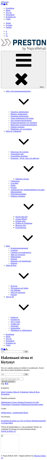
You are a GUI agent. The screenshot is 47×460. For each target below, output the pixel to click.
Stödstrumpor (6, 402)
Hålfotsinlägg (16, 257)
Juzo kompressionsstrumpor (21, 120)
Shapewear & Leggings (20, 152)
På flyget (14, 286)
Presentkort (10, 15)
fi (6, 31)
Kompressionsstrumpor (19, 248)
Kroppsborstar (20, 228)
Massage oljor (20, 225)
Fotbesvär (14, 317)
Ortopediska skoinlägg (19, 156)
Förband (14, 259)
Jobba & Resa (34, 392)
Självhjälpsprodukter (18, 194)
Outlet (8, 19)
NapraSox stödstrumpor (20, 112)
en (7, 36)
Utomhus (9, 392)
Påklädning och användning (21, 129)
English (9, 27)
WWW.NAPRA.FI (8, 431)
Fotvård (14, 188)
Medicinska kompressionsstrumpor (24, 125)
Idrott (8, 246)
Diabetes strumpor (17, 127)
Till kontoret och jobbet (19, 288)
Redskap (14, 263)
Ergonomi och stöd (31, 402)
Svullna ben (15, 324)
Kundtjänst (10, 8)
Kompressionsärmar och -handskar (24, 123)
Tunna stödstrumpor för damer (22, 118)
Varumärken (16, 404)
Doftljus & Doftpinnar (23, 223)
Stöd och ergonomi (18, 255)
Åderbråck (15, 326)
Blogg (8, 10)
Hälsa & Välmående (21, 392)
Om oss (9, 13)
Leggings (14, 250)
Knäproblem (15, 328)
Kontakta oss (11, 17)
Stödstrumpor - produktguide (12, 413)
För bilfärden (15, 290)
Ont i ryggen (15, 322)
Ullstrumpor (15, 181)
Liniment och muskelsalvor (21, 252)
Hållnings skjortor (22, 179)
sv (6, 34)
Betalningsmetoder (39, 421)
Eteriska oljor (20, 221)
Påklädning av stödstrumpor (21, 330)
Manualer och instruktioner (21, 261)
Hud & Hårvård (21, 217)
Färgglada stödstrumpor (20, 116)
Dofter (13, 185)
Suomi (8, 23)
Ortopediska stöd (17, 154)
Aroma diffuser (21, 219)
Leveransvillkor (7, 423)
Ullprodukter (6, 404)
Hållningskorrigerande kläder (32, 404)
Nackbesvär (15, 320)
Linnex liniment (18, 402)
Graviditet (14, 183)
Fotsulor (14, 295)
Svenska (9, 25)
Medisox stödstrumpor (19, 114)
